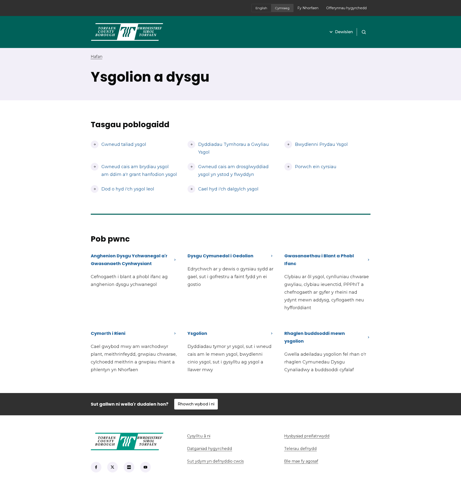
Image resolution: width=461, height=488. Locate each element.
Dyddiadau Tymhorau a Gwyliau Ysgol (233, 148)
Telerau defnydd (300, 448)
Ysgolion (197, 333)
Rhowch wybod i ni (196, 404)
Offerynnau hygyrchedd (346, 8)
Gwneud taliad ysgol (122, 144)
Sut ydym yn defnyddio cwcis (215, 461)
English (261, 8)
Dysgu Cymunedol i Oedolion (220, 256)
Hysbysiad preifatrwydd (307, 436)
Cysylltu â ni (226, 436)
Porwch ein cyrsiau (315, 166)
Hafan (96, 56)
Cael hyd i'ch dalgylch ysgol (223, 189)
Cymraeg (282, 8)
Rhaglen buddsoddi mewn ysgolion (314, 337)
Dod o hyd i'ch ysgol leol (127, 189)
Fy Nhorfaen (309, 9)
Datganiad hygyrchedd (209, 448)
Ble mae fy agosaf (327, 461)
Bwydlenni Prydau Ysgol (321, 144)
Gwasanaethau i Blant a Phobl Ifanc (319, 260)
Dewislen (344, 32)
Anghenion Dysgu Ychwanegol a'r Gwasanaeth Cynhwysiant (129, 260)
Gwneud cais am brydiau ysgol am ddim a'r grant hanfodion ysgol (134, 170)
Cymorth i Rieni (108, 333)
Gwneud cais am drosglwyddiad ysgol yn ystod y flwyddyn (233, 170)
